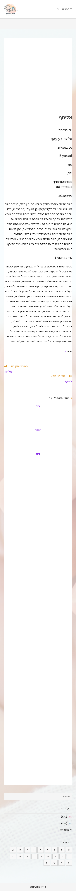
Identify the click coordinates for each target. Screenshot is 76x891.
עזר (38, 406)
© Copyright (38, 887)
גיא (38, 454)
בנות (70, 816)
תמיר (38, 430)
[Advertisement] (38, 76)
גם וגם (69, 830)
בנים (70, 823)
